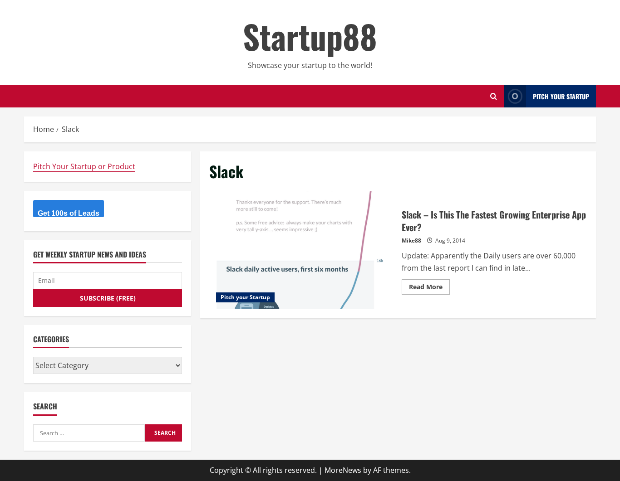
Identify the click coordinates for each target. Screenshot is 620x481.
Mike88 (411, 240)
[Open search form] (493, 96)
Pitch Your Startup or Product (84, 166)
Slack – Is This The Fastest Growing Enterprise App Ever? (302, 250)
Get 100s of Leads (68, 213)
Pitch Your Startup (561, 96)
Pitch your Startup (245, 297)
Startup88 (310, 36)
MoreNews (343, 470)
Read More (429, 288)
